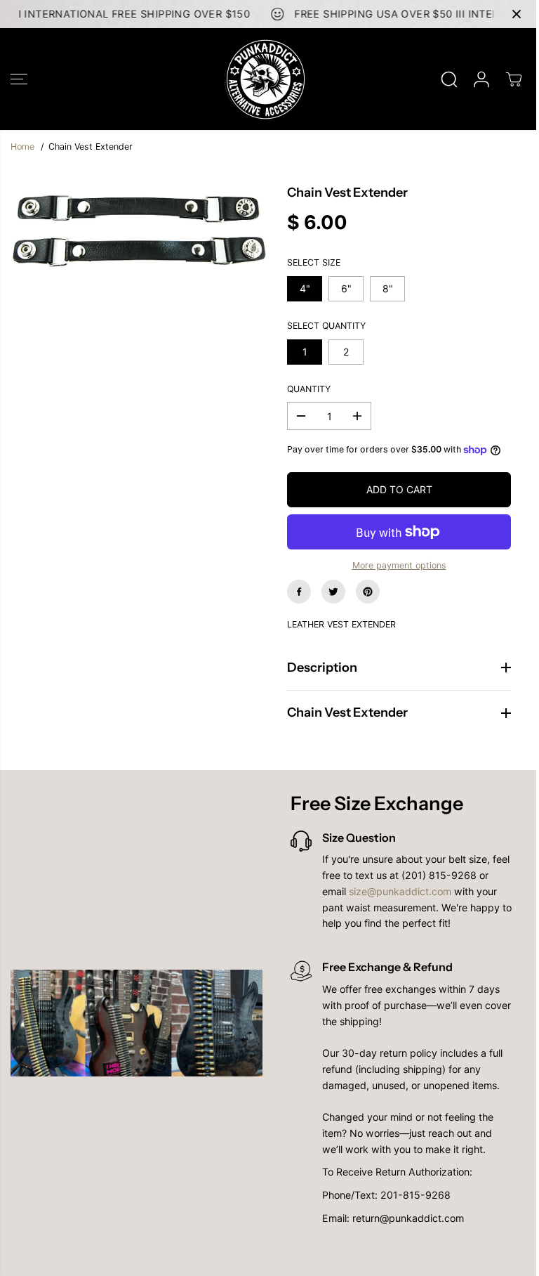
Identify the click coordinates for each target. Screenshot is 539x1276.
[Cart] (513, 79)
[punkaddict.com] (266, 79)
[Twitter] (333, 592)
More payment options (399, 565)
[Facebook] (299, 592)
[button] (19, 79)
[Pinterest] (368, 592)
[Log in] (481, 79)
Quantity (309, 389)
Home (22, 146)
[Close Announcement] (516, 14)
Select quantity (326, 325)
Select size (313, 262)
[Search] (449, 79)
